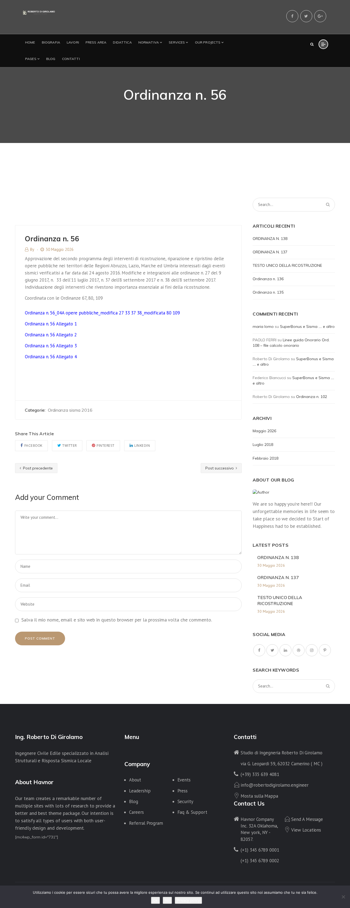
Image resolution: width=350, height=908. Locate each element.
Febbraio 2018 (265, 458)
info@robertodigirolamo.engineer (274, 785)
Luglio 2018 (263, 444)
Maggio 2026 (264, 430)
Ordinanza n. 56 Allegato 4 (51, 357)
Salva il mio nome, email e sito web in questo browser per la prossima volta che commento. (116, 620)
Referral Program (146, 823)
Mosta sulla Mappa (259, 796)
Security (185, 801)
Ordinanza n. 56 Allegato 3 (51, 346)
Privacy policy (188, 900)
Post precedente (37, 468)
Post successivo (220, 468)
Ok (155, 900)
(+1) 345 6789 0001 (260, 850)
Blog (133, 801)
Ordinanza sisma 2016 (70, 410)
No (167, 900)
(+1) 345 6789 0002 (260, 861)
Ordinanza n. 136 (268, 278)
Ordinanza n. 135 (268, 292)
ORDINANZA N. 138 (270, 238)
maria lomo (263, 326)
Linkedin (142, 445)
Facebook (33, 445)
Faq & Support (192, 812)
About (135, 780)
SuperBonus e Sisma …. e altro (307, 326)
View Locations (306, 830)
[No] (343, 897)
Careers (136, 812)
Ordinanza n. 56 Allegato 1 (51, 324)
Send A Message (307, 819)
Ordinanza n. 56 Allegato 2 (51, 335)
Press (182, 791)
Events (184, 780)
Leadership (140, 791)
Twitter (69, 445)
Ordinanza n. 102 (311, 396)
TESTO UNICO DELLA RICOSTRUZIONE (287, 265)
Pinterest (106, 445)
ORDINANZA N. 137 (270, 252)
